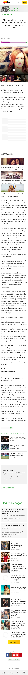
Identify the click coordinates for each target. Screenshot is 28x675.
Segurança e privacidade (14, 668)
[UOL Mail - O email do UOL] (19, 2)
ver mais (13, 642)
